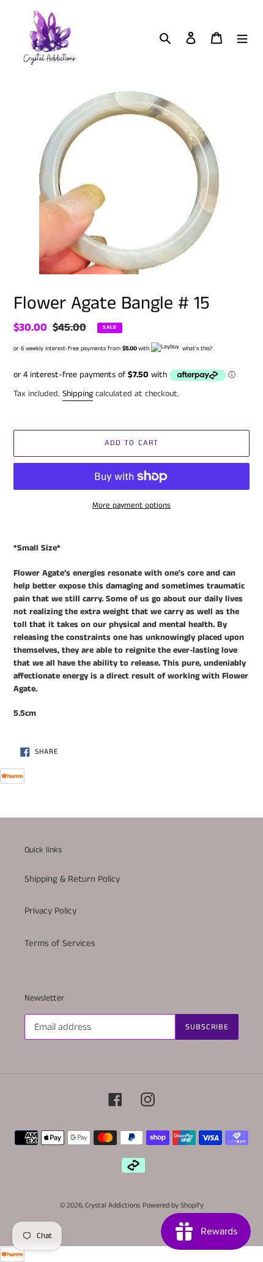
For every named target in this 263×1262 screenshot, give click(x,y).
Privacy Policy (50, 910)
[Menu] (242, 37)
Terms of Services (59, 943)
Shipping (77, 394)
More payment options (131, 505)
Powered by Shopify (173, 1205)
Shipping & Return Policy (72, 879)
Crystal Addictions (112, 1205)
